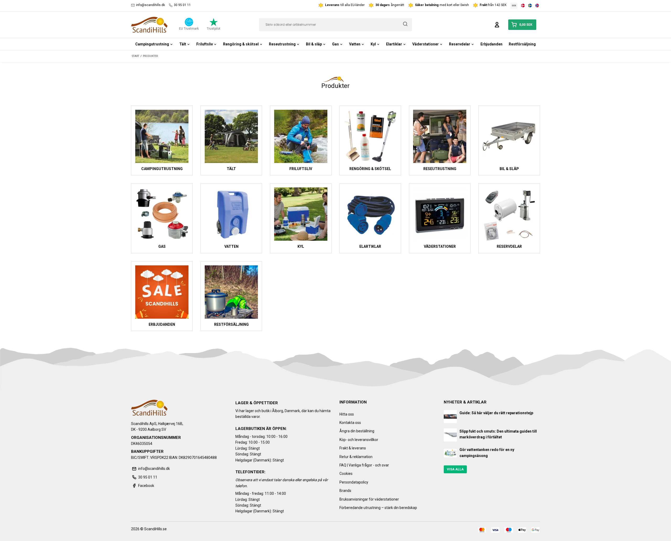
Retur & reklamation (355, 457)
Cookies (346, 473)
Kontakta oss (350, 423)
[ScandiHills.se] (149, 25)
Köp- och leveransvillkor (358, 440)
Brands (345, 491)
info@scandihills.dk (150, 5)
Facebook (146, 486)
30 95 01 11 (182, 5)
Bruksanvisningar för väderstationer (369, 499)
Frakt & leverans (352, 448)
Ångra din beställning (356, 431)
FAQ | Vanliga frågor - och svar (364, 465)
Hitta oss (346, 414)
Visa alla (455, 469)
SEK (514, 5)
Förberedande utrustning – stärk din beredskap (378, 508)
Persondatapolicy (353, 482)
